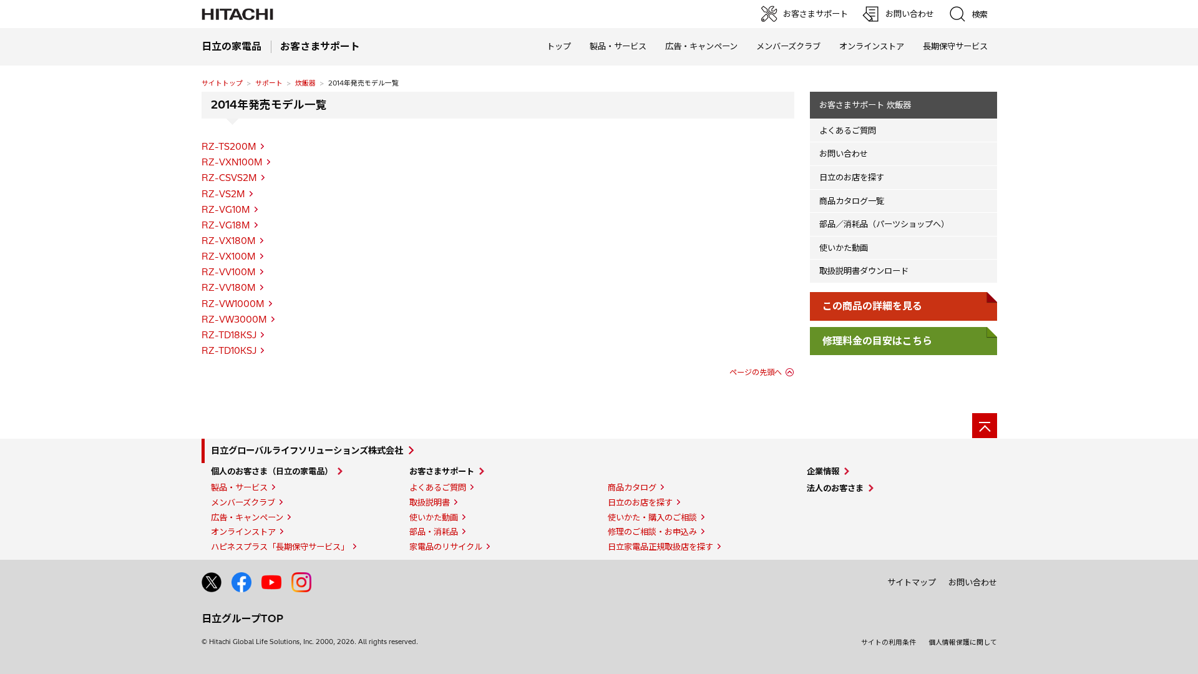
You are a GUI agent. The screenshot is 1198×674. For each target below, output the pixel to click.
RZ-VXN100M (232, 162)
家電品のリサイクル (445, 547)
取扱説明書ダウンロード (863, 271)
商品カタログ (632, 487)
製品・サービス (239, 487)
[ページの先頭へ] (984, 425)
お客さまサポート (441, 471)
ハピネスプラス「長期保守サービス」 (280, 547)
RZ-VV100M (229, 272)
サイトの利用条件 (888, 642)
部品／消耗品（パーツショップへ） (884, 224)
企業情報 (823, 471)
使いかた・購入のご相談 (652, 517)
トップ (559, 46)
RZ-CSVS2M (229, 177)
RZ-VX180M (229, 241)
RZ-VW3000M (234, 319)
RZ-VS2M (223, 194)
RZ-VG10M (226, 209)
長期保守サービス (955, 46)
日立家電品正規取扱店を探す (660, 547)
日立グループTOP (242, 618)
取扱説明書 (429, 502)
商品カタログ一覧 (851, 201)
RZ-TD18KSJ (229, 335)
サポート (269, 83)
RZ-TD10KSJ (229, 350)
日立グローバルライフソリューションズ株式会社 (307, 450)
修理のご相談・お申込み (652, 532)
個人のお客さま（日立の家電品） (272, 471)
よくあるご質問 (847, 130)
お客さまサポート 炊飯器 (865, 105)
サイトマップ (911, 582)
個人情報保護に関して (962, 642)
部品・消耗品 (433, 532)
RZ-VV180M (229, 287)
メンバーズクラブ (788, 46)
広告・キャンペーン (247, 517)
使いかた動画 (843, 248)
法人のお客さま (835, 488)
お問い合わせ (843, 154)
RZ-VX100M (229, 256)
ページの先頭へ (755, 372)
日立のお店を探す (851, 177)
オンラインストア (871, 46)
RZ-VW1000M (233, 304)
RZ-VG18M (226, 225)
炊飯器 (305, 83)
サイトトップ (222, 83)
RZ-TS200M (229, 146)
